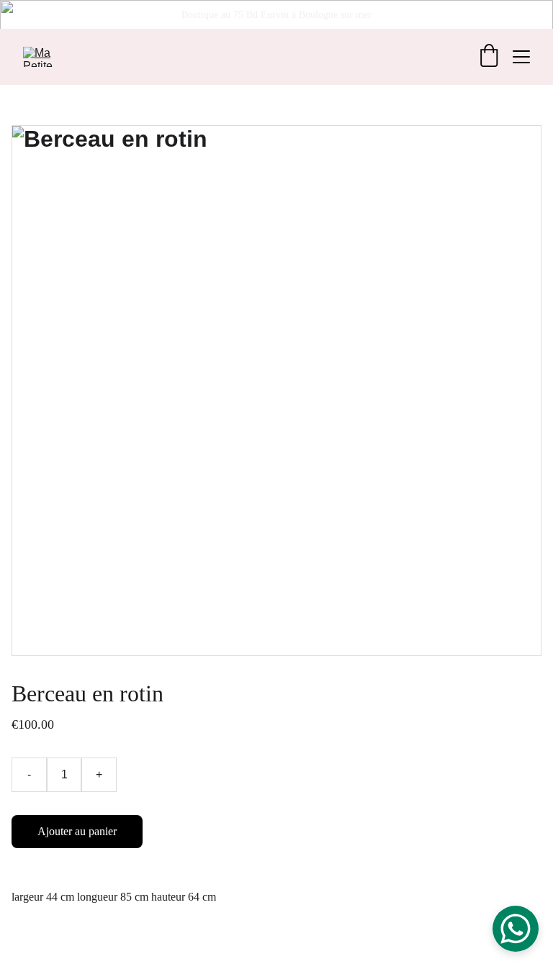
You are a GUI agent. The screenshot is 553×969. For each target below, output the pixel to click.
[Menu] (521, 56)
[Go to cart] (489, 56)
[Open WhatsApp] (516, 929)
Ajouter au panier (77, 831)
